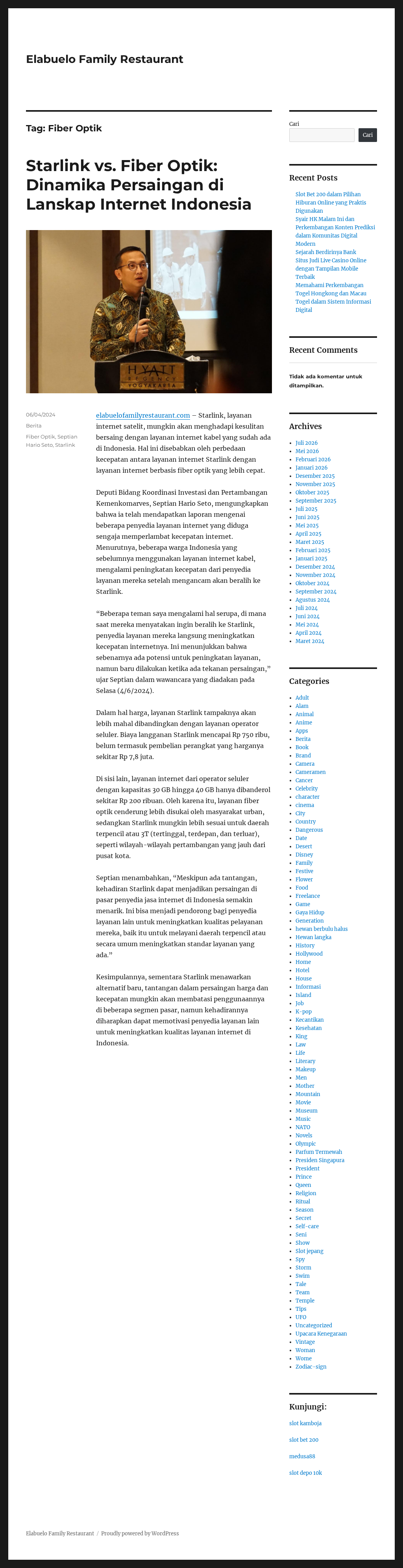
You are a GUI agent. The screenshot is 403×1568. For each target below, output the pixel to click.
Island (303, 995)
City (300, 813)
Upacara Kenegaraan (321, 1333)
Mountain (308, 1094)
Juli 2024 (307, 608)
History (305, 945)
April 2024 (309, 633)
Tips (301, 1309)
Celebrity (307, 788)
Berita (34, 425)
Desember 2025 (315, 476)
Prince (304, 1177)
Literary (305, 1061)
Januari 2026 (312, 467)
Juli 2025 (307, 509)
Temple (305, 1300)
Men (301, 1077)
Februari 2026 (313, 459)
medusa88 (302, 1456)
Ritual (303, 1201)
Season (305, 1210)
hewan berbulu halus (322, 929)
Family (304, 863)
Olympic (306, 1144)
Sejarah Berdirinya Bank (326, 252)
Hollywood (309, 954)
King (301, 1036)
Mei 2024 (307, 624)
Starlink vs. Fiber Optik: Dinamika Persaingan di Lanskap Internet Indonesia (139, 185)
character (308, 797)
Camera (305, 764)
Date (301, 838)
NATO (303, 1127)
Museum (307, 1110)
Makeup (306, 1069)
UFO (301, 1317)
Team (303, 1292)
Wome (304, 1358)
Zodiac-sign (311, 1366)
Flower (304, 879)
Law (301, 1044)
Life (300, 1053)
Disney (304, 854)
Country (306, 821)
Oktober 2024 (312, 583)
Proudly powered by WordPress (140, 1533)
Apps (302, 731)
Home (303, 962)
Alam (302, 706)
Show (303, 1243)
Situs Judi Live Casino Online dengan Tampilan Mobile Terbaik (331, 268)
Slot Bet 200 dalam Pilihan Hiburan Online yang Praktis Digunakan (331, 202)
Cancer (304, 780)
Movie (303, 1102)
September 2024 (316, 591)
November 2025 (315, 484)
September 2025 (316, 500)
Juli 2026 (307, 443)
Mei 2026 (307, 451)
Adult (302, 698)
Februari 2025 (313, 550)
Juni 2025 (308, 517)
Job (300, 1003)
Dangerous (309, 830)
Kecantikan (310, 1020)
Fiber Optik (40, 436)
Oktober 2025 (312, 492)
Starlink (65, 445)
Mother (305, 1086)
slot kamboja (305, 1423)
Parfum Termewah (319, 1152)
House (304, 978)
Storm (303, 1267)
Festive (304, 871)
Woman (305, 1350)
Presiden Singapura (320, 1160)
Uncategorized (314, 1325)
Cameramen (311, 772)
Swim (303, 1276)
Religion (306, 1193)
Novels (304, 1135)
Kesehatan (309, 1028)
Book (302, 747)
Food (302, 887)
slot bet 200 (303, 1440)
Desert (304, 846)
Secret (303, 1218)
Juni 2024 (308, 616)
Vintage (305, 1342)
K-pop (304, 1011)
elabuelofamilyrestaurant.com (143, 415)
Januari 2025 (311, 558)
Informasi (308, 987)
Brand (303, 755)
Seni (301, 1234)
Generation (310, 921)
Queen (303, 1185)
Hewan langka (313, 937)
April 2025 (309, 534)
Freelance (308, 896)
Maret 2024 (310, 641)
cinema (305, 805)
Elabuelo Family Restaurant (104, 59)
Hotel (302, 970)
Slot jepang (310, 1251)
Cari (294, 124)
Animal (305, 714)
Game (303, 904)
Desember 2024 (315, 567)
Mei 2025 (307, 525)
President (308, 1168)
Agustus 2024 (313, 600)
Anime (304, 722)
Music (303, 1119)
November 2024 (315, 575)
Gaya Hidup (310, 912)
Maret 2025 (310, 542)
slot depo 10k (305, 1473)
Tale (301, 1284)
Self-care (307, 1226)
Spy (300, 1259)
